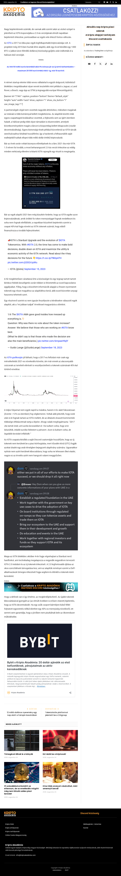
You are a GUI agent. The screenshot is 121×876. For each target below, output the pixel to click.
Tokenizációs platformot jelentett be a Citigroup (56, 713)
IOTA (9, 43)
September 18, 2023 (51, 347)
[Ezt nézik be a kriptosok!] (60, 740)
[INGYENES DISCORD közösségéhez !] (41, 591)
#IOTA (30, 244)
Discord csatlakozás (100, 39)
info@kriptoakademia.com (26, 855)
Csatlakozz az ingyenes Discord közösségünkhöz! (37, 2)
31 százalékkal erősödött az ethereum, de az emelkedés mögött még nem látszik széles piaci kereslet (21, 790)
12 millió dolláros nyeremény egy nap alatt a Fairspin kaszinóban (22, 713)
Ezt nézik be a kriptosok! (54, 754)
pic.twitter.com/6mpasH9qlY (53, 340)
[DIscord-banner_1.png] (74, 17)
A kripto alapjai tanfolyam (100, 35)
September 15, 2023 (34, 269)
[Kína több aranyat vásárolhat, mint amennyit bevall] (60, 772)
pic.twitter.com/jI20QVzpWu (22, 262)
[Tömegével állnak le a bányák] (21, 740)
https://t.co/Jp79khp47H (48, 258)
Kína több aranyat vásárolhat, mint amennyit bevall (60, 787)
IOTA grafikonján (15, 357)
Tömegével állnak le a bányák (18, 754)
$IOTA (62, 240)
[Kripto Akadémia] (14, 11)
